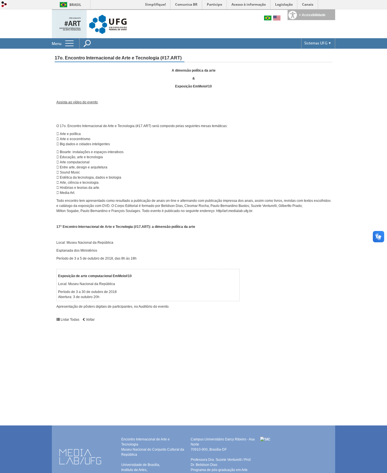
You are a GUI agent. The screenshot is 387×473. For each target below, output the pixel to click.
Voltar (90, 320)
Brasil (75, 4)
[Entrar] (4, 4)
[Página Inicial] (69, 23)
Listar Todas (70, 320)
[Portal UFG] (108, 24)
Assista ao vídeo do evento (77, 102)
